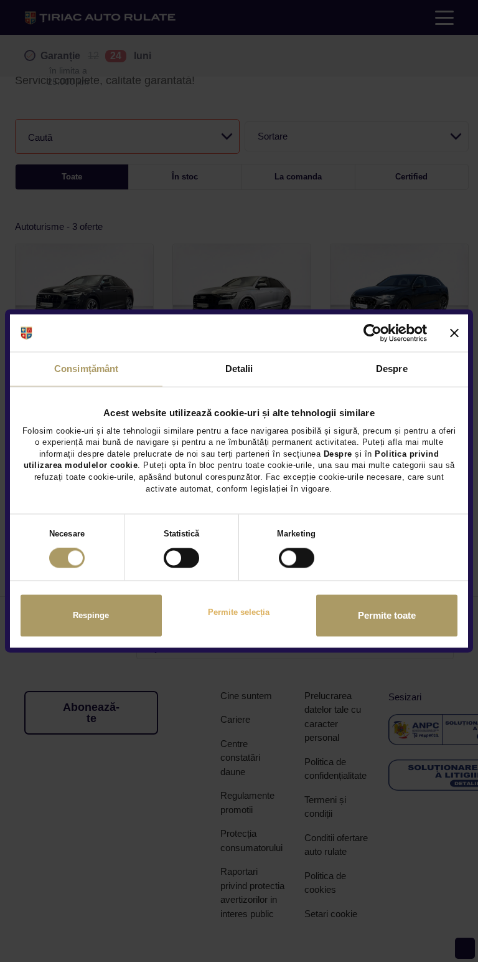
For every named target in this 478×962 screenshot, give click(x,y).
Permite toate (387, 616)
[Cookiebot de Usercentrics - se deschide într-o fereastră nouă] (372, 332)
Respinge (91, 615)
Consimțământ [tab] (86, 368)
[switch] (181, 558)
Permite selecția (238, 612)
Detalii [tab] (239, 368)
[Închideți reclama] (454, 332)
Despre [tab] (392, 368)
